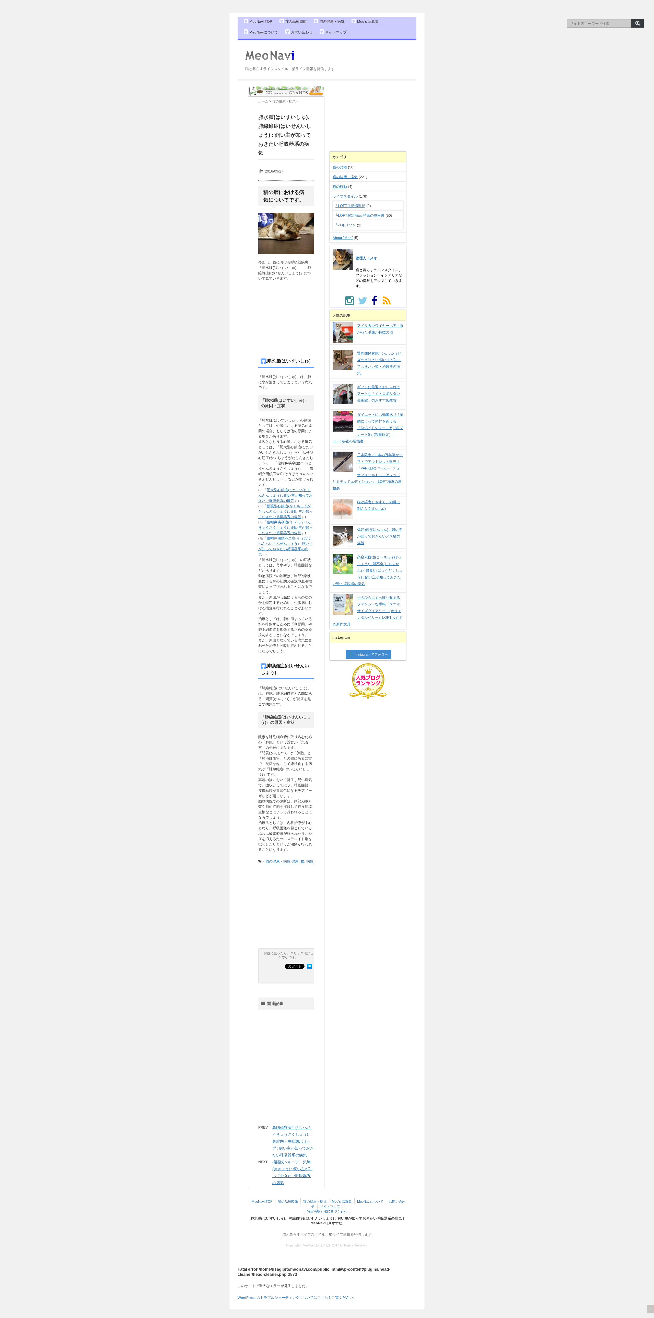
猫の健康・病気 (331, 21)
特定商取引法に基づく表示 (327, 1211)
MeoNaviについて (263, 32)
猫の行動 (340, 187)
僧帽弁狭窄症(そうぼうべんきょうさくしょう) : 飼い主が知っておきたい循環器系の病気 (285, 527)
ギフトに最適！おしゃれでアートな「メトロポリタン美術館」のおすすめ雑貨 (378, 393)
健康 (295, 861)
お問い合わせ (301, 32)
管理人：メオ (366, 258)
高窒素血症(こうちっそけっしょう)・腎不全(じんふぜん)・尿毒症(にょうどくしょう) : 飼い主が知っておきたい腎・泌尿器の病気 (368, 570)
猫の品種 (340, 167)
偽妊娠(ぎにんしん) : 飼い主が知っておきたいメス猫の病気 (379, 536)
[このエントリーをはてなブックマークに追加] (309, 966)
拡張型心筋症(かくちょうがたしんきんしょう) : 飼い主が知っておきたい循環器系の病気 (285, 511)
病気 (309, 861)
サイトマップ (336, 32)
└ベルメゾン (345, 225)
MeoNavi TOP (260, 21)
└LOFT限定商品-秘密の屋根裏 (359, 215)
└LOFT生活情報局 (350, 206)
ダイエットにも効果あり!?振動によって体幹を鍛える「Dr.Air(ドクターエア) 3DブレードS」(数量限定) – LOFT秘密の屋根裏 (368, 427)
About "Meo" (343, 238)
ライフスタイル (345, 196)
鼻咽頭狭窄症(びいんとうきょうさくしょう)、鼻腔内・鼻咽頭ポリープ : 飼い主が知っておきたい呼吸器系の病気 (293, 1141)
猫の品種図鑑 (296, 21)
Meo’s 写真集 (368, 21)
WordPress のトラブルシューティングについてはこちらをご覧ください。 (297, 1298)
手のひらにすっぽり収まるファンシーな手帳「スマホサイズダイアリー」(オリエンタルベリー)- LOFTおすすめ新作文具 (367, 610)
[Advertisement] (302, 322)
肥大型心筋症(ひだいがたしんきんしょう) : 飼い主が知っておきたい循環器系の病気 (285, 495)
